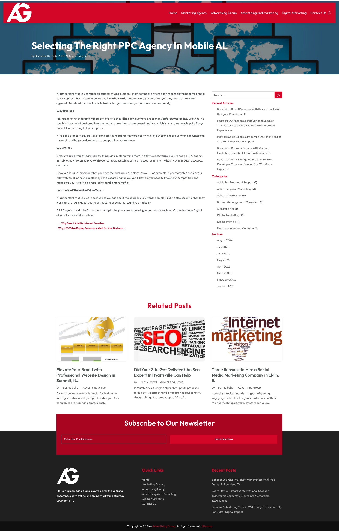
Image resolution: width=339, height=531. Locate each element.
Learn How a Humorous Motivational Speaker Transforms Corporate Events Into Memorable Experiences (246, 125)
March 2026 (224, 273)
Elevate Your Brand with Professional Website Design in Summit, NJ (85, 375)
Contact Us (318, 13)
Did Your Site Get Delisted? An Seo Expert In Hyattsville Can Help (167, 372)
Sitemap (207, 526)
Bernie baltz (42, 56)
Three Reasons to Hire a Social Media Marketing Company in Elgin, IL (245, 375)
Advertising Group (224, 13)
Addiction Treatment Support (235, 182)
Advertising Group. (164, 526)
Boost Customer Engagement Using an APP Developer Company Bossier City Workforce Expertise (245, 164)
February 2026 (226, 279)
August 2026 (225, 240)
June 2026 (223, 253)
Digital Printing (226, 221)
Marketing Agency (194, 13)
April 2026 (223, 266)
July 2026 (223, 247)
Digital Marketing (294, 13)
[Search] (278, 94)
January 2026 (225, 286)
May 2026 (223, 260)
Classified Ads (225, 208)
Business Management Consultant (238, 202)
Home (173, 13)
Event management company (235, 228)
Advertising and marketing (259, 13)
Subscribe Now (224, 439)
